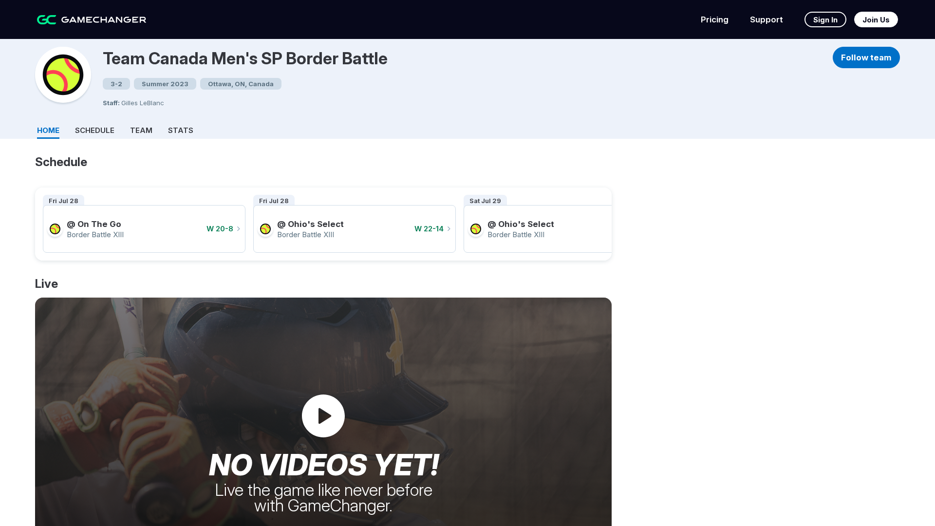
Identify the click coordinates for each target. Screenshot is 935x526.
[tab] (48, 128)
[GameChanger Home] (92, 20)
